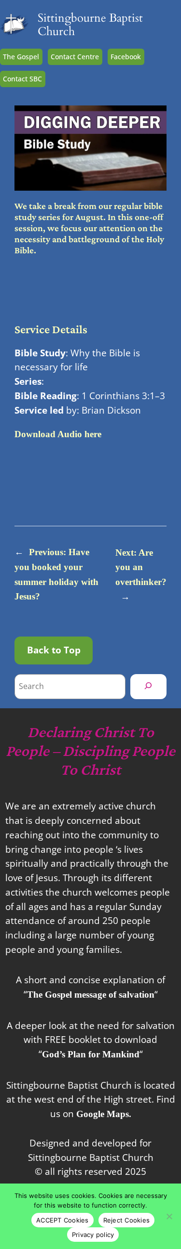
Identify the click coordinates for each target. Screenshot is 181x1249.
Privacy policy (93, 1234)
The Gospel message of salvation (90, 994)
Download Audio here (57, 434)
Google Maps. (103, 1114)
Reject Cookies (126, 1220)
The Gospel (21, 56)
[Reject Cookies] (169, 1216)
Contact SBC (22, 78)
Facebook (126, 56)
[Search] (148, 686)
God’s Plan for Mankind (90, 1054)
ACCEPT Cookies (62, 1220)
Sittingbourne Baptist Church (90, 24)
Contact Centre (75, 56)
